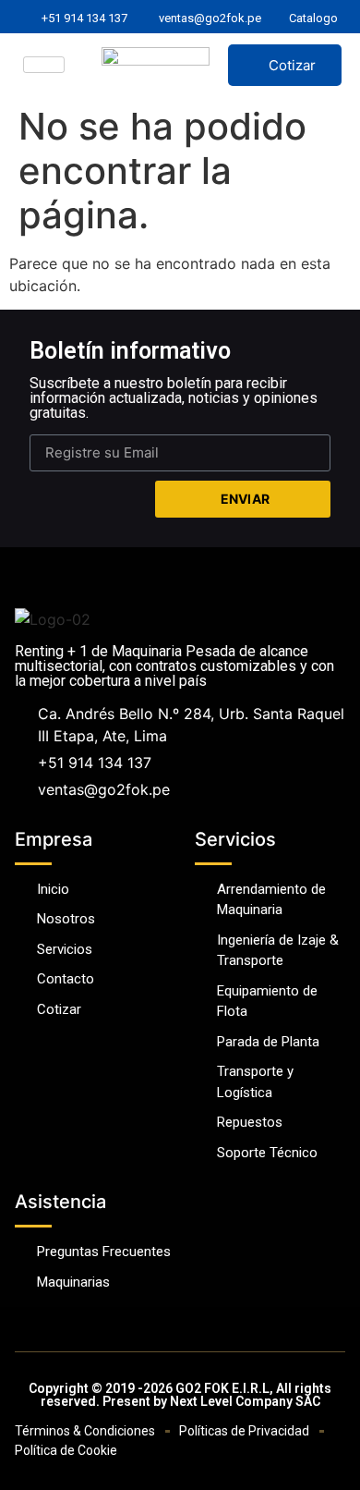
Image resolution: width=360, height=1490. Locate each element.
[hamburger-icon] (44, 64)
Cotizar (292, 65)
